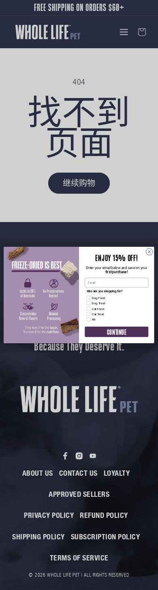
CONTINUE (116, 332)
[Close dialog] (149, 251)
